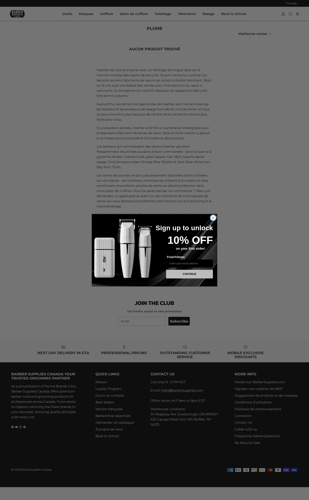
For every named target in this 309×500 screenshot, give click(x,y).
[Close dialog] (213, 218)
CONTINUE (189, 274)
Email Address (176, 257)
